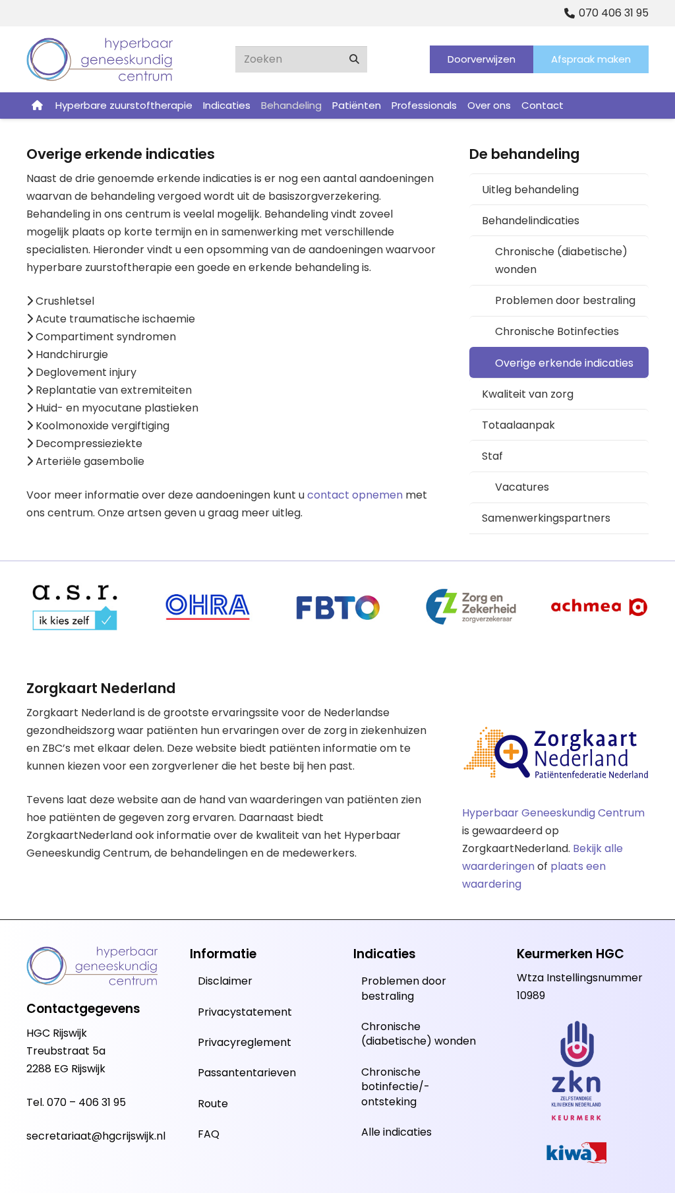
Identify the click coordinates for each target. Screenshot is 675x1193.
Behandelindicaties (530, 220)
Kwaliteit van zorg (527, 394)
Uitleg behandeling (530, 189)
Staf (492, 456)
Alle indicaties (396, 1132)
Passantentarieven (247, 1072)
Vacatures (522, 487)
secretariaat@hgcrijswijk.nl (95, 1136)
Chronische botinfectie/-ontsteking (395, 1086)
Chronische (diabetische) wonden (561, 260)
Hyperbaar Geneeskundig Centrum (553, 812)
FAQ (209, 1134)
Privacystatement (245, 1012)
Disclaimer (225, 981)
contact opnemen (355, 495)
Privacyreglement (244, 1042)
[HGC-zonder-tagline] (99, 59)
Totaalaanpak (518, 425)
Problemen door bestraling (565, 300)
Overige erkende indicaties (564, 363)
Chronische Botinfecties (557, 331)
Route (213, 1103)
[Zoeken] (354, 59)
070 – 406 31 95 (86, 1102)
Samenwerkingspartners (546, 518)
